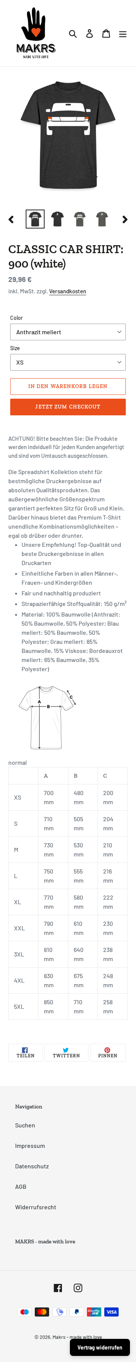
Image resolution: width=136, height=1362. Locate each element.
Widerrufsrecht (35, 1206)
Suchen (25, 1125)
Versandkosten (67, 291)
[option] (35, 219)
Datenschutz (32, 1165)
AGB (20, 1186)
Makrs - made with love (77, 1337)
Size (15, 348)
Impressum (30, 1145)
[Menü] (122, 33)
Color (16, 318)
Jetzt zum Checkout (67, 407)
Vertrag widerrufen (99, 1347)
